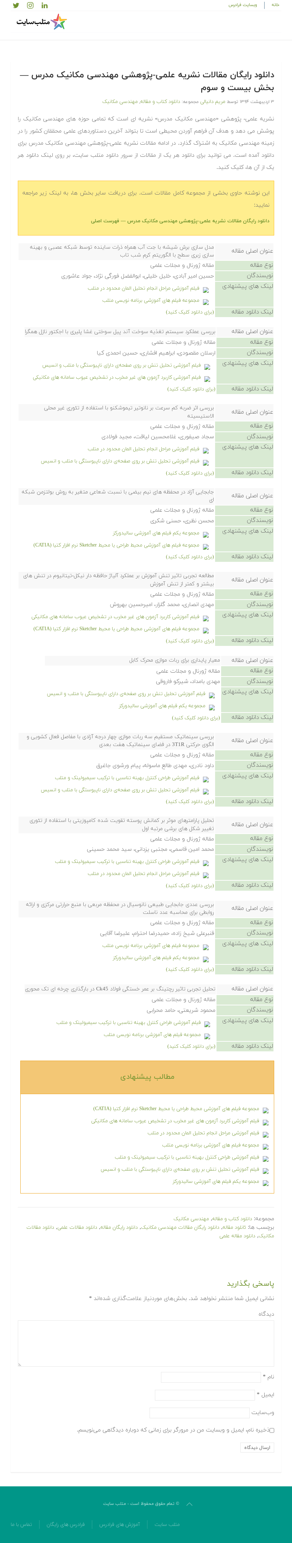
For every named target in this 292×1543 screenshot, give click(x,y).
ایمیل (265, 1395)
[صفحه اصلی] (43, 21)
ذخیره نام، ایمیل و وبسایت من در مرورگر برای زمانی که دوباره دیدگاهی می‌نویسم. (173, 1430)
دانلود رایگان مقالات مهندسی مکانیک (180, 1227)
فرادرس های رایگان (66, 1524)
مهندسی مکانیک (120, 101)
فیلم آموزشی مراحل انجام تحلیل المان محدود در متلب (143, 288)
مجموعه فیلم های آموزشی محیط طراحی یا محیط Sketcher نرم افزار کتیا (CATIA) (116, 545)
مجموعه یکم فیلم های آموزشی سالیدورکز (156, 533)
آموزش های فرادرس (119, 1524)
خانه (276, 5)
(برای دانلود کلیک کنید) (190, 312)
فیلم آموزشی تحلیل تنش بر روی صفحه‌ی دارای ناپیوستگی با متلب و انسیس (121, 365)
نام (268, 1377)
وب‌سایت (262, 1413)
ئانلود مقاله (234, 1227)
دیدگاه (266, 1314)
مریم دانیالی (212, 101)
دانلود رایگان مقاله (119, 1227)
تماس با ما (21, 1524)
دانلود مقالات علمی (77, 1227)
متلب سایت (167, 1524)
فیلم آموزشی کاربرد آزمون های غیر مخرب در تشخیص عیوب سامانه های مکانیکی (117, 377)
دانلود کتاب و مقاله (160, 101)
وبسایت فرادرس (243, 5)
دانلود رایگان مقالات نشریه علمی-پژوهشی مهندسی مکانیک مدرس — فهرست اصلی (180, 221)
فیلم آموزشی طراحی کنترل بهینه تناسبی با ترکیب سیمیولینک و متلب (127, 778)
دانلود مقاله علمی (237, 1236)
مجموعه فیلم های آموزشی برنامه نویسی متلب (150, 300)
